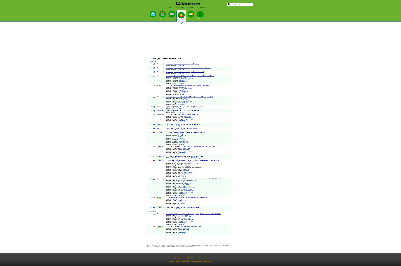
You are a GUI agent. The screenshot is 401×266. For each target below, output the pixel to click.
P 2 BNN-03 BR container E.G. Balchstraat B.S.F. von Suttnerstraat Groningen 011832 (191, 146)
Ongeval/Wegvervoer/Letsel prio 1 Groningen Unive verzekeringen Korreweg (188, 68)
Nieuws (172, 18)
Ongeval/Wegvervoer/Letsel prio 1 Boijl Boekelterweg (182, 128)
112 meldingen (181, 19)
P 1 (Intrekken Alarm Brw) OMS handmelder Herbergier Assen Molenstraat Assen (190, 76)
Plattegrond (162, 18)
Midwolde (159, 124)
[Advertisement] (200, 39)
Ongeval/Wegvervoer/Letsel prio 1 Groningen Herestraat (182, 110)
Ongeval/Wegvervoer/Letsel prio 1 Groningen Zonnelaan (182, 207)
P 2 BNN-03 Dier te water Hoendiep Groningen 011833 (182, 114)
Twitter (178, 261)
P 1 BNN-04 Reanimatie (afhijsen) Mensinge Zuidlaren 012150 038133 (186, 132)
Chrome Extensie (196, 261)
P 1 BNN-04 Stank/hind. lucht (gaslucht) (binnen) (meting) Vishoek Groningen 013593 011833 (193, 214)
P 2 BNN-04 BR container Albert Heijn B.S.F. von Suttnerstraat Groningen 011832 (189, 97)
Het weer (191, 18)
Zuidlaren (159, 132)
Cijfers (153, 18)
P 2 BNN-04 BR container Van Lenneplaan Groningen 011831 (183, 226)
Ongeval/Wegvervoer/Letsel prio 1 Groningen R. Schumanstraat (185, 72)
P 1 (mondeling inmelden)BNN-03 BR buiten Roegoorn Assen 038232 (186, 197)
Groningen (160, 64)
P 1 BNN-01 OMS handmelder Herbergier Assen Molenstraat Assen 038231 (188, 85)
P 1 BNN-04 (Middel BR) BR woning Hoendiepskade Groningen (184, 156)
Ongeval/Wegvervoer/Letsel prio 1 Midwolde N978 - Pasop (183, 124)
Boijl (158, 128)
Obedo (197, 257)
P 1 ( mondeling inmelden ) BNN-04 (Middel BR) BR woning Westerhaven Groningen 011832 (193, 160)
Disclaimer (207, 261)
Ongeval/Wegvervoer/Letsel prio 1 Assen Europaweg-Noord (184, 107)
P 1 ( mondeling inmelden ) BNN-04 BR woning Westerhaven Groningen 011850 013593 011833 (194, 179)
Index (170, 7)
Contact (171, 261)
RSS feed (185, 261)
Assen (159, 76)
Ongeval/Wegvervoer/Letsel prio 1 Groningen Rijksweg (182, 64)
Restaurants (200, 18)
